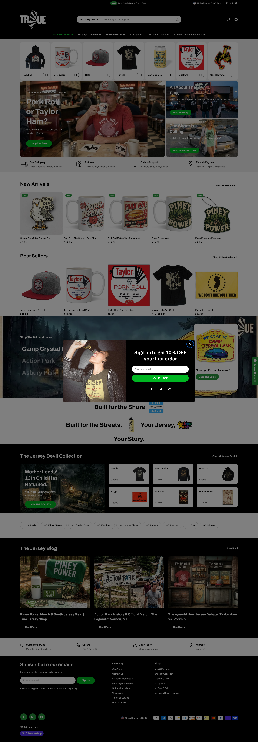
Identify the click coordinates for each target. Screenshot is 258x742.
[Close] (190, 344)
